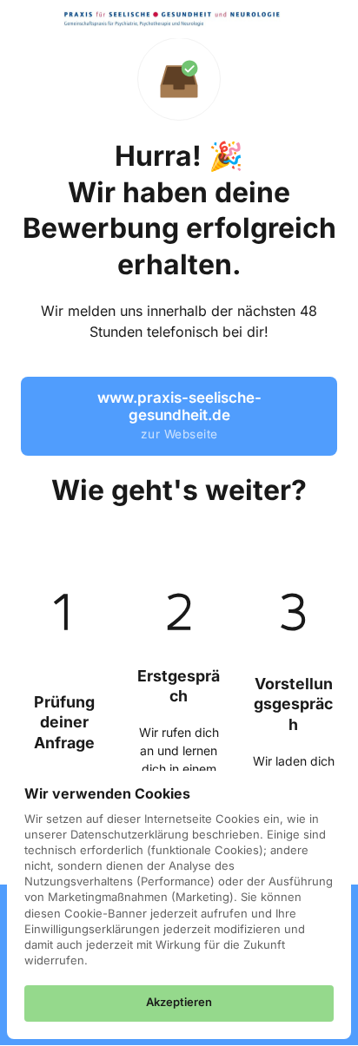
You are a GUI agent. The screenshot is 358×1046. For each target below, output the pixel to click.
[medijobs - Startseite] (172, 18)
